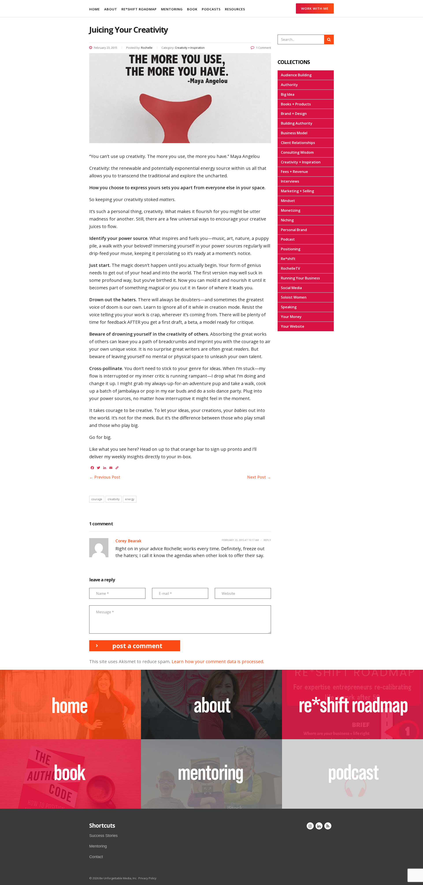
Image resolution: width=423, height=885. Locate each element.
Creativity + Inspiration (301, 162)
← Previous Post (104, 477)
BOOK (192, 9)
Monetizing (290, 210)
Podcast (288, 239)
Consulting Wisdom (297, 152)
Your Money (291, 316)
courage (96, 499)
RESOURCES (235, 9)
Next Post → (259, 477)
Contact (96, 857)
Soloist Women (293, 297)
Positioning (290, 249)
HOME (94, 9)
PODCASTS (211, 9)
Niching (287, 220)
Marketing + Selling (297, 191)
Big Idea (287, 94)
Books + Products (296, 104)
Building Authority (296, 123)
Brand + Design (294, 113)
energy (129, 499)
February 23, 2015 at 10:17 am (240, 540)
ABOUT (110, 9)
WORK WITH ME (314, 8)
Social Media (291, 287)
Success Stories (103, 835)
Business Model (294, 133)
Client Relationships (298, 142)
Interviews (290, 181)
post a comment (137, 646)
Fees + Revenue (294, 171)
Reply (267, 540)
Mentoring (98, 846)
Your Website (292, 326)
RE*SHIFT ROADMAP (139, 9)
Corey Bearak (128, 540)
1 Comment (263, 48)
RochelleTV (290, 268)
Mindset (288, 200)
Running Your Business (300, 278)
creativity (114, 499)
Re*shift (288, 258)
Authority (289, 84)
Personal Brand (294, 229)
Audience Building (296, 75)
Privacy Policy (147, 878)
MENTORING (172, 9)
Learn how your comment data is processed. (218, 661)
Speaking (289, 307)
